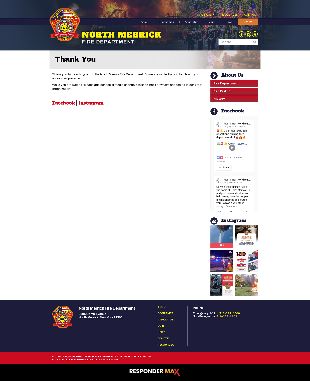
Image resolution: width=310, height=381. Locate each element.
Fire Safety (206, 14)
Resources (229, 14)
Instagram (90, 103)
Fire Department (226, 83)
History (219, 98)
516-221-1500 (229, 313)
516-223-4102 (226, 316)
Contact (251, 14)
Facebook (63, 103)
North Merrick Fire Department (243, 123)
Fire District (222, 91)
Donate (248, 21)
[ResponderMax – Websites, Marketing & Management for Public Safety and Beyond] (155, 372)
